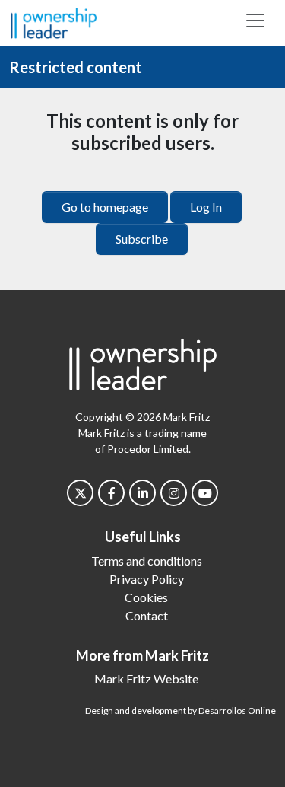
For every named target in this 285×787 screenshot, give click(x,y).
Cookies (146, 597)
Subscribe (142, 238)
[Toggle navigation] (255, 20)
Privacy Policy (146, 579)
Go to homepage (105, 206)
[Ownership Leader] (53, 21)
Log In (206, 206)
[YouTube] (205, 493)
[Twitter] (80, 493)
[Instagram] (173, 493)
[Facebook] (111, 493)
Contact (146, 615)
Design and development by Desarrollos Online (180, 710)
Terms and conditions (146, 560)
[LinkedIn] (142, 493)
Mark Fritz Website (146, 678)
